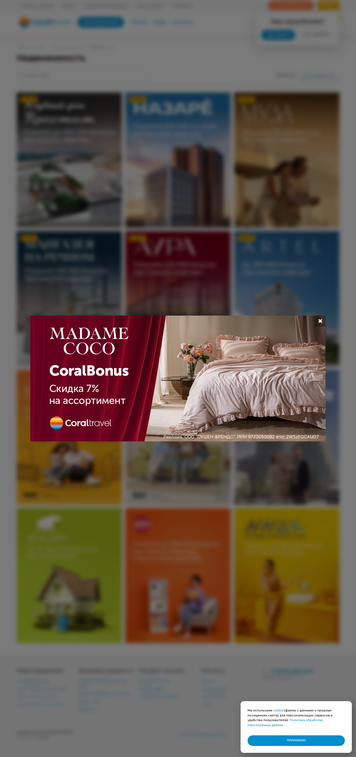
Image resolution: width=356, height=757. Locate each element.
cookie (278, 710)
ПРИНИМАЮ (296, 740)
